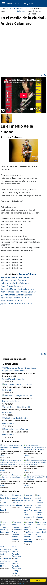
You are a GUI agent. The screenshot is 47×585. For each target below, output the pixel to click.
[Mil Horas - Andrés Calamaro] (17, 524)
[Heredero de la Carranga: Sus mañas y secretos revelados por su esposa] (11, 477)
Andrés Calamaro (28, 274)
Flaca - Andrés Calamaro (12, 286)
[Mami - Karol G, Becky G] (6, 498)
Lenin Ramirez (8, 423)
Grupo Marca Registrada (13, 379)
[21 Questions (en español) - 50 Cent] (6, 550)
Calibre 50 (6, 390)
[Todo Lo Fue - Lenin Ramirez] (15, 429)
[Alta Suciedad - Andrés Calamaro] (41, 499)
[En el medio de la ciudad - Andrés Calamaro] (45, 75)
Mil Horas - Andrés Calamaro (13, 280)
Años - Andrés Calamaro (11, 300)
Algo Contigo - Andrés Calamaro (15, 297)
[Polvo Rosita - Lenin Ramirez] (15, 418)
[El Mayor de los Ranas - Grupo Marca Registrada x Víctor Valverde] (23, 369)
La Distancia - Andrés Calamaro (15, 283)
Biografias (28, 3)
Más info (21, 583)
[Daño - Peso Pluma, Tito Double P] (17, 406)
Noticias (17, 3)
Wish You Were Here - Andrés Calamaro (19, 291)
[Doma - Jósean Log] (6, 523)
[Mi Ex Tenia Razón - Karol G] (41, 524)
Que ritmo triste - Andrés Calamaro (16, 294)
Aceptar (38, 580)
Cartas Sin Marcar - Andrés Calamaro (17, 289)
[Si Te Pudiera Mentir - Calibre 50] (16, 384)
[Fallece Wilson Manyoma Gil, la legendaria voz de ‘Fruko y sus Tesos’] (11, 447)
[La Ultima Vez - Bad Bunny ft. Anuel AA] (29, 526)
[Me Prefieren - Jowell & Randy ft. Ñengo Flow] (17, 551)
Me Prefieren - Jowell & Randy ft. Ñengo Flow (16, 563)
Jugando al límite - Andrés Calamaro (17, 303)
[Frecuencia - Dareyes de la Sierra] (17, 395)
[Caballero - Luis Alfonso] (17, 496)
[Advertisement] (23, 49)
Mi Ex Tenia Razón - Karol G (41, 531)
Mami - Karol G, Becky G (5, 505)
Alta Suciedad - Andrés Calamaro (15, 277)
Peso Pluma (7, 412)
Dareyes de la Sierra (11, 401)
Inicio (9, 3)
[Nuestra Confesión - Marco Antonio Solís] (29, 499)
